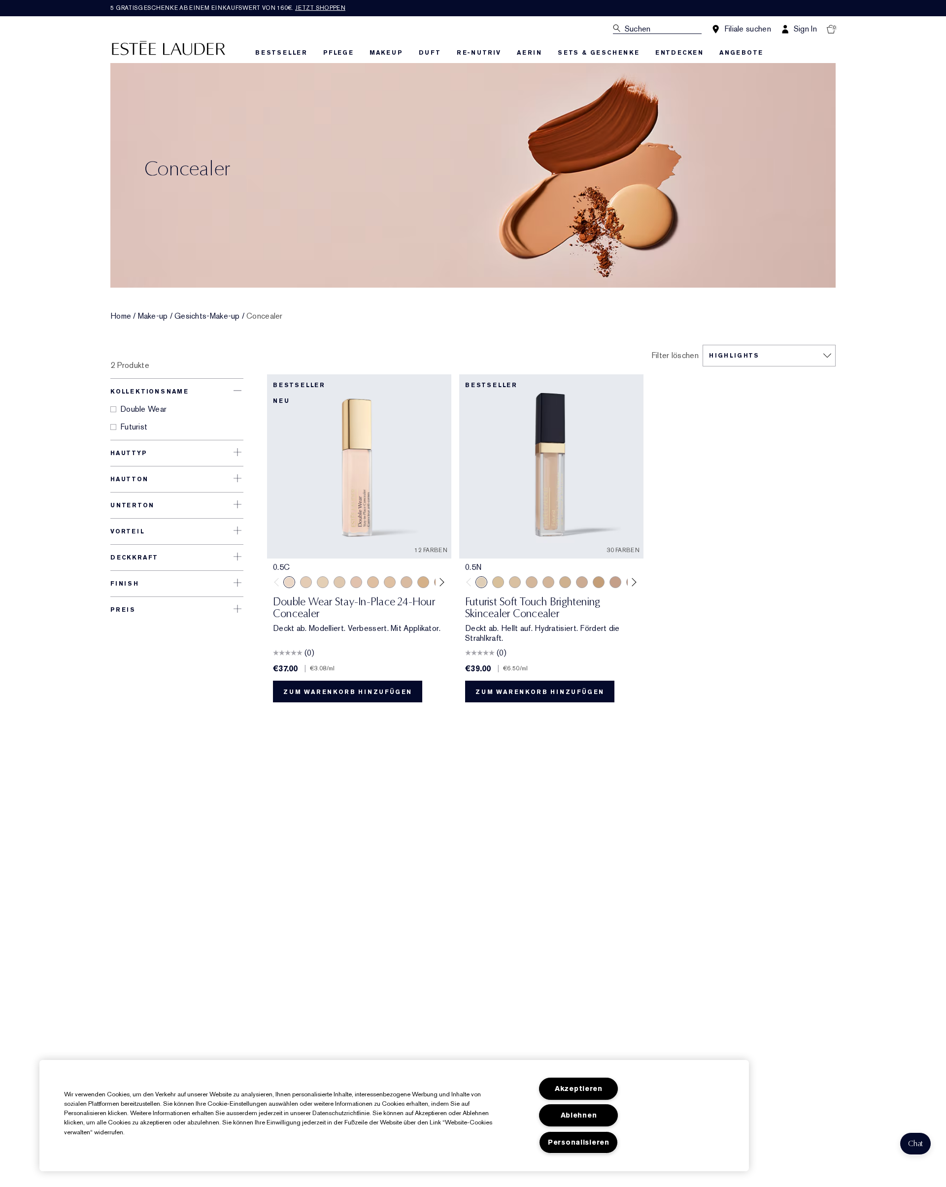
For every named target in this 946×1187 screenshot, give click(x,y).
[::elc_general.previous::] (278, 582)
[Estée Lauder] (168, 47)
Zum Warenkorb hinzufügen (347, 692)
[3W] (423, 582)
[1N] (322, 582)
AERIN (529, 53)
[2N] (373, 582)
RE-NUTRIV (479, 53)
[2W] (389, 582)
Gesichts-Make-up (207, 316)
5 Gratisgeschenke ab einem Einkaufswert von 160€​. (227, 8)
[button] (915, 1143)
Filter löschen (675, 356)
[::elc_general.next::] (440, 582)
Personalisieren (578, 1142)
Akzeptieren (579, 1088)
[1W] (339, 582)
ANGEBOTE (741, 53)
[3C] (406, 582)
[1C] (306, 582)
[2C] (356, 582)
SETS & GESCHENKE (599, 53)
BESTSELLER (281, 53)
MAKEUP (386, 53)
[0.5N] (481, 582)
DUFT (430, 53)
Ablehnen (579, 1115)
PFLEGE (338, 53)
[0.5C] (289, 582)
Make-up (153, 316)
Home (120, 316)
